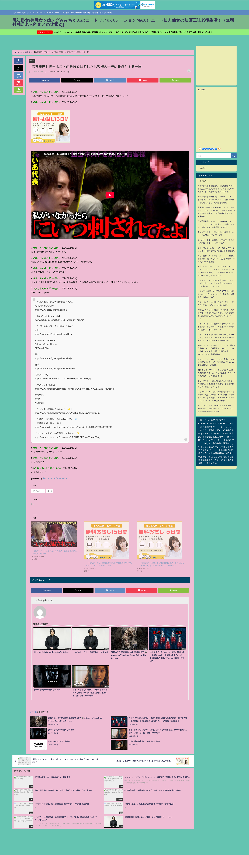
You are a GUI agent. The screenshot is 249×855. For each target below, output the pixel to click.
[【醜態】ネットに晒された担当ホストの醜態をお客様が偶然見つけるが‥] (56, 534)
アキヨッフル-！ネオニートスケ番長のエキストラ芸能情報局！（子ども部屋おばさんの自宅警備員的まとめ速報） (216, 362)
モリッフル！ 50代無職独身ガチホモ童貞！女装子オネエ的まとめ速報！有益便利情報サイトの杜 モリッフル (216, 384)
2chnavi (201, 90)
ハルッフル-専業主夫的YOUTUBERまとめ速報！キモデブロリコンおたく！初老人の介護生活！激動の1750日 (216, 294)
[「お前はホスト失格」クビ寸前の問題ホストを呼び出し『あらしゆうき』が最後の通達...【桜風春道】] (162, 540)
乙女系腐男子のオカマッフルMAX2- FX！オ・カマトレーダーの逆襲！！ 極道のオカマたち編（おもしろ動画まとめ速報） (216, 200)
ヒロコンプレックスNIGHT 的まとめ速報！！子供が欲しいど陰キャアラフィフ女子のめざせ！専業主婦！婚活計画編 (216, 408)
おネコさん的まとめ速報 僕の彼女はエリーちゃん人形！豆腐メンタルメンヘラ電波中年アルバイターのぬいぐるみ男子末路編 (216, 189)
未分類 (31, 60)
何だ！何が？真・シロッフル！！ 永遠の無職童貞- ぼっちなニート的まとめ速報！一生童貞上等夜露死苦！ (216, 259)
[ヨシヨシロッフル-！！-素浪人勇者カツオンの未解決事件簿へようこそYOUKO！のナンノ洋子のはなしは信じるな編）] (216, 373)
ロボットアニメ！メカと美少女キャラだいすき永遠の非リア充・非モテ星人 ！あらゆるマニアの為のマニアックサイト (216, 283)
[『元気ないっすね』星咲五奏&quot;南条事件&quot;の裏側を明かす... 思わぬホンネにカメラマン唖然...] (109, 540)
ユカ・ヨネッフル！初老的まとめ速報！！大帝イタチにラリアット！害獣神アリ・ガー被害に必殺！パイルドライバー (216, 327)
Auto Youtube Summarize (55, 478)
